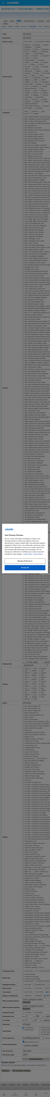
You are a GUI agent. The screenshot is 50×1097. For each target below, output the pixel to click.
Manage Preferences (25, 561)
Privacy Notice (38, 554)
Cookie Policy (27, 554)
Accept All (25, 567)
